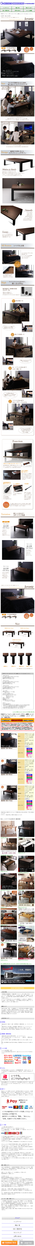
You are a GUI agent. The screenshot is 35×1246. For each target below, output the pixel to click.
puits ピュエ (20, 942)
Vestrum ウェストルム (5, 942)
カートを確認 (29, 10)
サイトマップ (17, 1232)
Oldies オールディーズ (22, 907)
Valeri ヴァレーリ (21, 837)
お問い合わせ (17, 10)
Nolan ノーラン (21, 890)
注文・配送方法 (6, 10)
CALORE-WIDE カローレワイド (7, 855)
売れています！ (29, 7)
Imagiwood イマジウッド (5, 890)
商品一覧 (17, 7)
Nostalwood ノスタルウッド (23, 872)
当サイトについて (17, 1240)
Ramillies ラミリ (4, 907)
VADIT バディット (21, 852)
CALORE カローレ (4, 837)
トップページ (6, 7)
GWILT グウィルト (4, 871)
